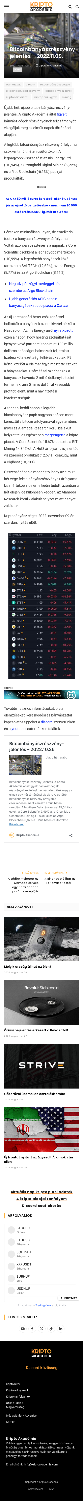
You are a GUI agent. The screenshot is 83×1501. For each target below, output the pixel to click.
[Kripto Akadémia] (41, 6)
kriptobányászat (17, 97)
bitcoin (30, 84)
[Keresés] (70, 6)
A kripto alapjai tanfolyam (41, 1198)
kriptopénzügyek (45, 97)
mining (66, 97)
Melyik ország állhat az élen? (27, 966)
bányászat (13, 84)
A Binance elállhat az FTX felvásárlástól (60, 881)
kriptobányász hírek (58, 91)
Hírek (18, 69)
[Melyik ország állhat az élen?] (41, 939)
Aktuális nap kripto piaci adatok (42, 1192)
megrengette (55, 435)
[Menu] (6, 6)
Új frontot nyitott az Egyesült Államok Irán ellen (38, 1159)
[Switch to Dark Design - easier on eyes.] (77, 6)
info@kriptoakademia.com (41, 1464)
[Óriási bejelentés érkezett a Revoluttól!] (41, 1002)
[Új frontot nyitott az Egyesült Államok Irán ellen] (41, 1129)
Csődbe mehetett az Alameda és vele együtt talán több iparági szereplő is (23, 885)
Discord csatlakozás (41, 1205)
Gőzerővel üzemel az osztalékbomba (34, 1094)
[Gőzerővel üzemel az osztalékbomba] (41, 1066)
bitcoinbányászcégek (55, 84)
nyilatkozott (63, 330)
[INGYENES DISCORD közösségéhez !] (41, 698)
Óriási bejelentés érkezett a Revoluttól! (36, 1030)
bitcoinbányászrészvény (23, 91)
